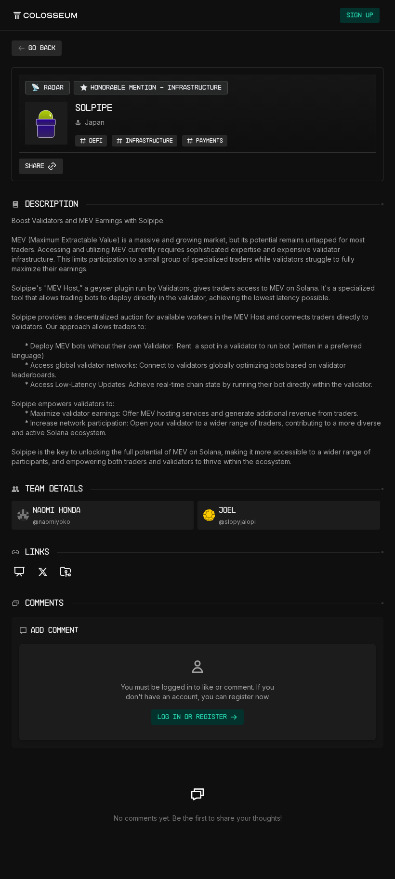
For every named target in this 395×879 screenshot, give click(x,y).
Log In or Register (192, 717)
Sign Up (359, 15)
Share (34, 166)
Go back (41, 48)
